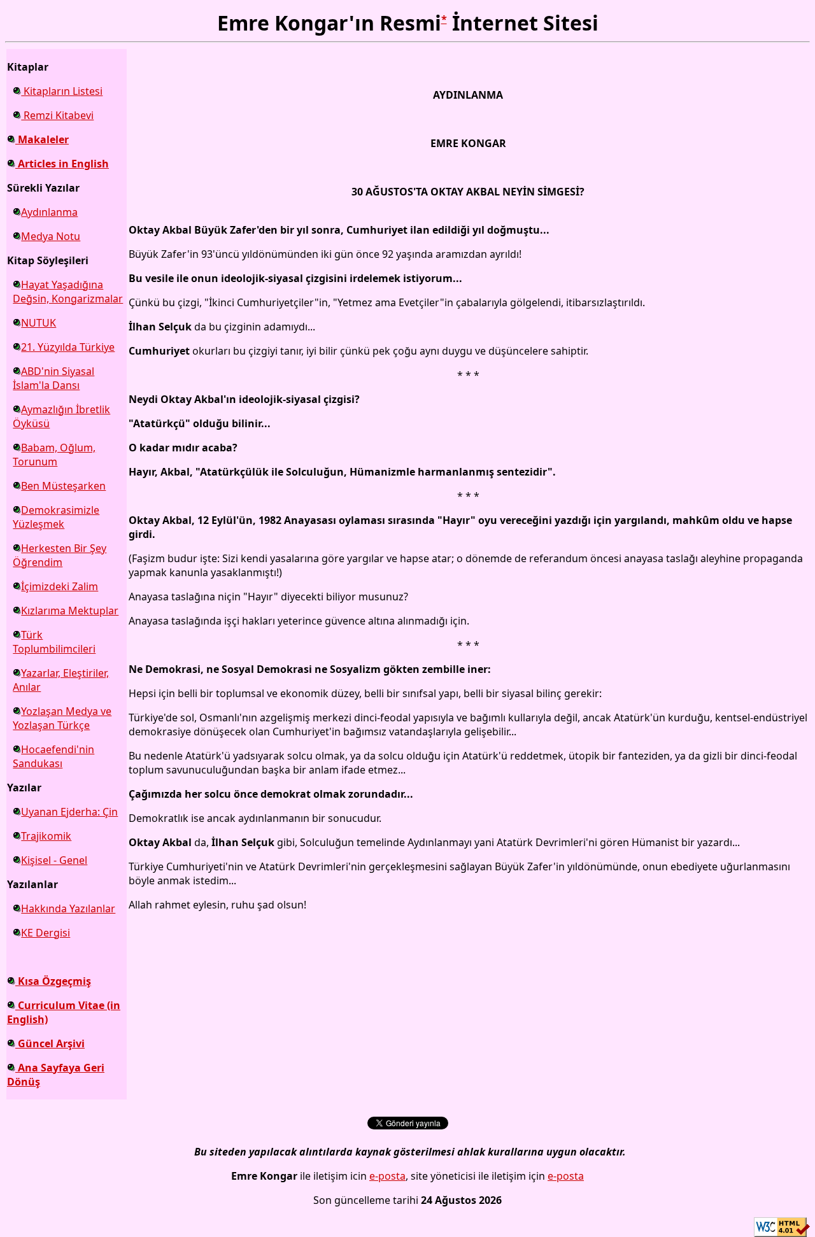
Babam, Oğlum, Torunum (54, 455)
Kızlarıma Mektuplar (69, 611)
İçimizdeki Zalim (59, 586)
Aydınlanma (49, 212)
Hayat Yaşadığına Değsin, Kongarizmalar (68, 292)
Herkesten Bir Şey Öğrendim (59, 555)
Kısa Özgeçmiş (53, 981)
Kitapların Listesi (62, 91)
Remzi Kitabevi (57, 115)
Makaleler (42, 139)
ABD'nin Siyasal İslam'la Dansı (53, 378)
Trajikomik (46, 836)
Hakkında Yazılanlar (68, 908)
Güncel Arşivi (50, 1043)
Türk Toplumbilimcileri (54, 642)
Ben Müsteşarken (63, 486)
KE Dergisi (45, 933)
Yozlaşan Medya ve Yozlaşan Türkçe (62, 718)
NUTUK (38, 323)
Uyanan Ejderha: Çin (69, 812)
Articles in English (62, 164)
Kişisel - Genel (54, 860)
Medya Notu (50, 236)
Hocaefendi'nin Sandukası (53, 756)
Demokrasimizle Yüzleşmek (56, 517)
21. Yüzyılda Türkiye (68, 347)
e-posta (387, 1176)
